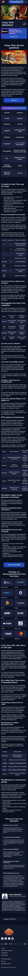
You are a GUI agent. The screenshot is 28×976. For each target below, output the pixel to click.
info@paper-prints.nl (6, 963)
